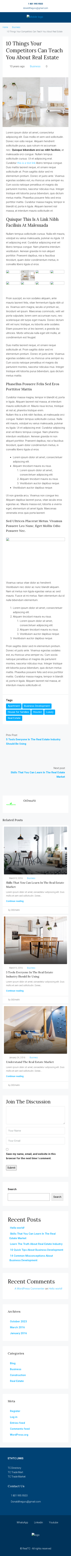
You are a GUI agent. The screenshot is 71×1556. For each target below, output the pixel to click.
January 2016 (18, 1333)
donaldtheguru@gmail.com (35, 8)
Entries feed (17, 1422)
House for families (18, 712)
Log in (13, 1417)
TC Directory (14, 1468)
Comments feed (20, 1428)
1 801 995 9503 (35, 4)
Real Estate (14, 718)
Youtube (53, 1522)
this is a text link (26, 163)
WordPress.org (19, 1434)
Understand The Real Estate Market (30, 1062)
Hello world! (17, 1227)
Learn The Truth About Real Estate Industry (36, 1244)
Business (16, 27)
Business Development (37, 705)
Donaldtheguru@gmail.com (26, 1501)
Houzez (37, 712)
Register (15, 1411)
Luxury (49, 712)
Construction (18, 1375)
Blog (13, 1363)
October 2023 (18, 1321)
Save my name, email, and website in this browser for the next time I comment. (31, 1156)
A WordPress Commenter (29, 1288)
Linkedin (38, 1522)
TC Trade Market (17, 1476)
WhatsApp (22, 1522)
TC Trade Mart (15, 1472)
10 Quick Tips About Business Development (36, 1249)
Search (12, 1189)
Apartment (14, 705)
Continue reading (15, 901)
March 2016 (17, 1327)
